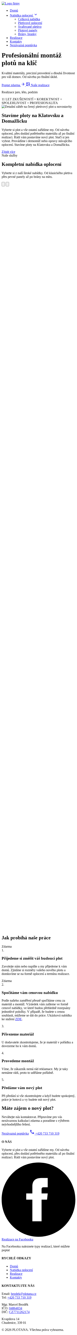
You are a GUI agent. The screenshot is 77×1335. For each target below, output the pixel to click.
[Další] (7, 184)
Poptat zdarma (11, 85)
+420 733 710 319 (44, 1133)
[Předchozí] (3, 184)
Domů (14, 10)
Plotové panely (27, 30)
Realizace (16, 38)
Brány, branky (27, 34)
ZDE (18, 1019)
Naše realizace (39, 85)
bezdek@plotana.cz (23, 1293)
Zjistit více (8, 151)
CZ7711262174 (19, 1312)
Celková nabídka (29, 19)
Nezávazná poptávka (23, 45)
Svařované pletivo (29, 26)
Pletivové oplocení (30, 23)
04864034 (15, 1308)
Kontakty (16, 41)
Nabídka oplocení (22, 15)
